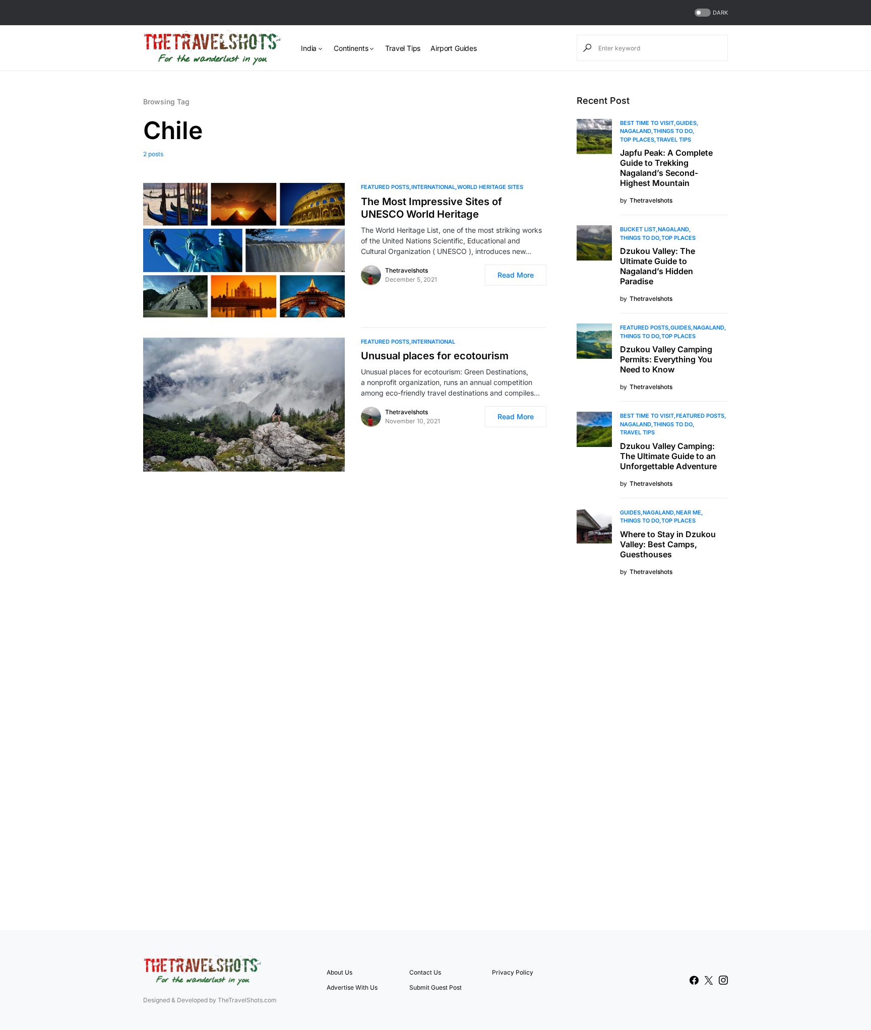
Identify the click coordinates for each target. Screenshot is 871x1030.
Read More (515, 275)
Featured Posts (385, 186)
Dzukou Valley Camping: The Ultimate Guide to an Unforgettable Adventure (668, 456)
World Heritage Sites (490, 186)
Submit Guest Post (435, 987)
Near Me (688, 512)
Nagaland (635, 131)
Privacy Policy (512, 972)
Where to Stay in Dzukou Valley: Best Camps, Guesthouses (668, 544)
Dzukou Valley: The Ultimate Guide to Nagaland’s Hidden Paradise (657, 266)
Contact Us (425, 972)
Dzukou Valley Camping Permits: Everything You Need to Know (666, 359)
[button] (710, 13)
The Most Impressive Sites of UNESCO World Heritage (431, 208)
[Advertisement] (652, 752)
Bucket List (638, 229)
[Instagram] (723, 980)
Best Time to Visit (647, 122)
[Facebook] (694, 980)
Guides (686, 122)
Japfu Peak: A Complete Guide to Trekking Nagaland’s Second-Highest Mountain (666, 168)
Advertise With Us (352, 987)
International (433, 186)
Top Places (637, 139)
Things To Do (673, 131)
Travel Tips (673, 139)
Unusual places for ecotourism (435, 356)
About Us (339, 972)
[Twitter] (708, 980)
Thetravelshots (406, 270)
